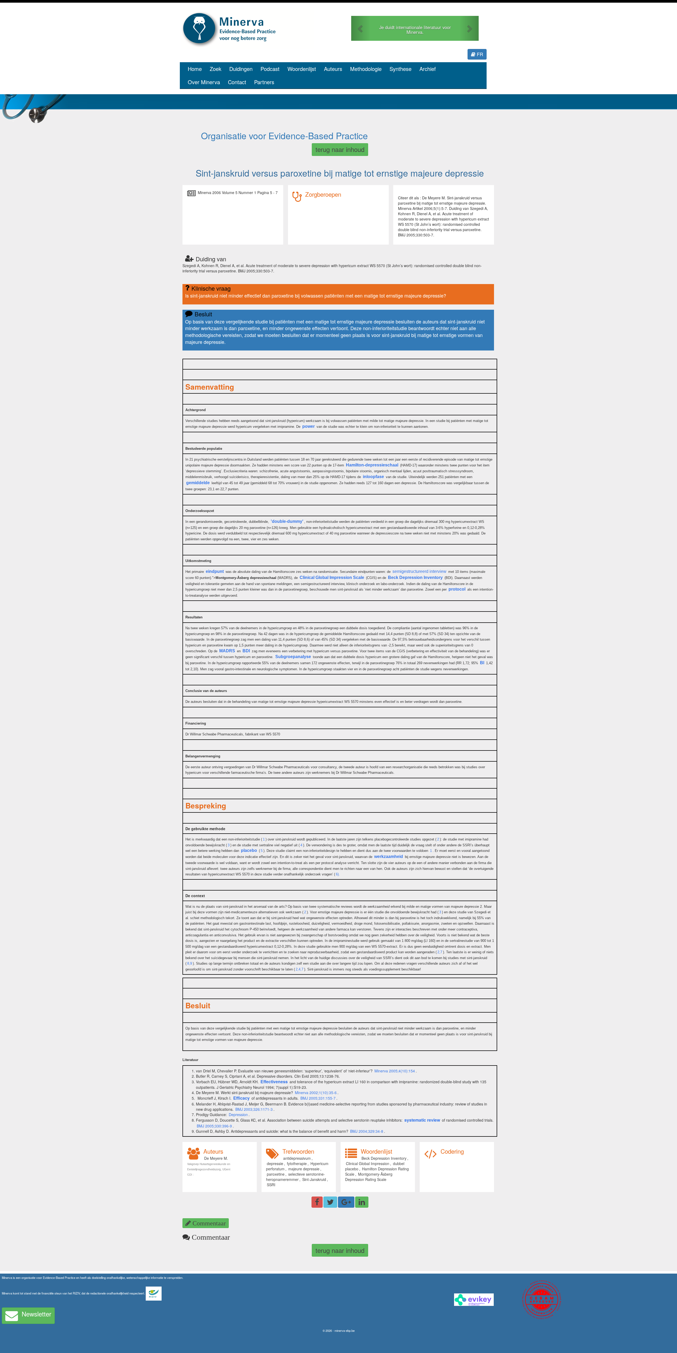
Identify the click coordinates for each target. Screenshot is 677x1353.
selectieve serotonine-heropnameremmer (295, 1176)
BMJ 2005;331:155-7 (318, 1098)
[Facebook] (317, 1202)
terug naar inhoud (339, 149)
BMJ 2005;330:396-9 (214, 1126)
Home (195, 69)
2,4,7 (299, 969)
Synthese (400, 69)
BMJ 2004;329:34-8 (366, 1131)
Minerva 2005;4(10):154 (394, 1070)
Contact (237, 82)
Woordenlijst (301, 69)
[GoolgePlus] (346, 1202)
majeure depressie (303, 1168)
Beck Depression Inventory (384, 1158)
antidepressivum (297, 1158)
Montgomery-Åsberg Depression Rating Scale (368, 1176)
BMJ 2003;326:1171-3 (254, 1109)
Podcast (270, 69)
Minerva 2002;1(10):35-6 (316, 1092)
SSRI (271, 1184)
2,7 (439, 952)
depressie (275, 1163)
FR (479, 54)
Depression (238, 1114)
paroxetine (276, 1174)
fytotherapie (297, 1163)
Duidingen (241, 69)
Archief (427, 69)
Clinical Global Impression (367, 1163)
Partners (264, 82)
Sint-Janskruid (314, 1179)
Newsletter (36, 1313)
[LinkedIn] (361, 1202)
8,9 (189, 963)
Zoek (215, 69)
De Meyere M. (216, 1158)
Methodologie (366, 69)
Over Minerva (204, 82)
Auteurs (333, 69)
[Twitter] (330, 1202)
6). (338, 874)
